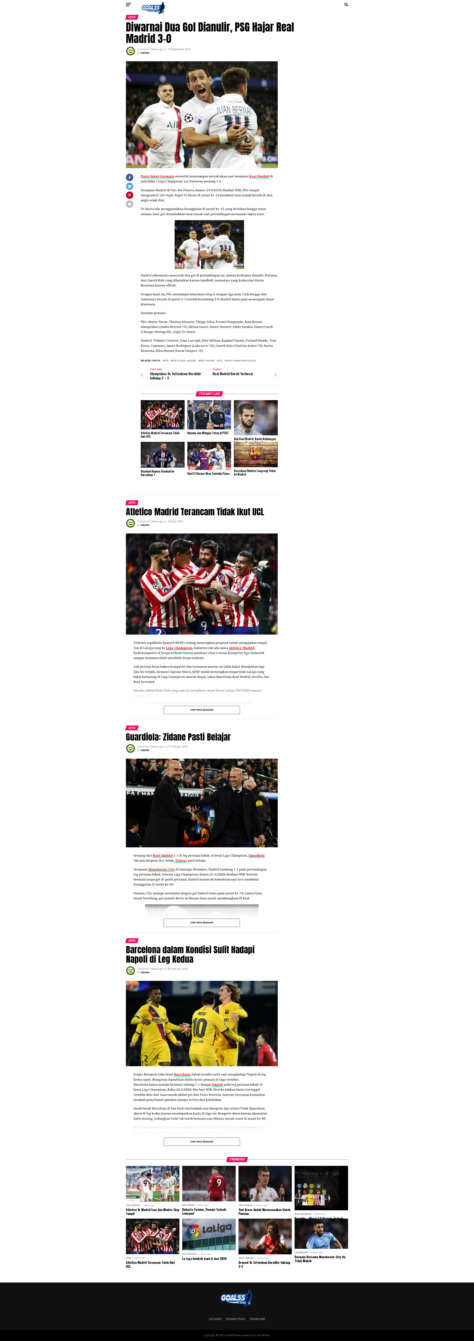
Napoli (217, 1084)
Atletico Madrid (241, 648)
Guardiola (256, 855)
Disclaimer (215, 1319)
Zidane (181, 860)
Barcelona (182, 1074)
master (145, 52)
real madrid (207, 361)
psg (166, 361)
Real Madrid (259, 176)
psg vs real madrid (184, 361)
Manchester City (161, 869)
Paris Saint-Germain (157, 176)
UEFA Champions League (241, 361)
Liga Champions (179, 648)
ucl (220, 361)
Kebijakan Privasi (235, 1319)
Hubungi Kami (257, 1319)
